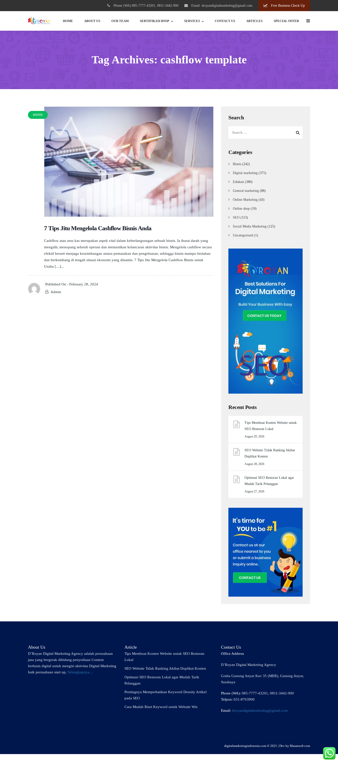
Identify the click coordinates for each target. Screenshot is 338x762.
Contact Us (225, 21)
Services (192, 21)
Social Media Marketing (249, 226)
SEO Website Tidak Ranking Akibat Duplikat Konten (269, 453)
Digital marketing (245, 173)
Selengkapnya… (80, 672)
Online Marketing (245, 200)
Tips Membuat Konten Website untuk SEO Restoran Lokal (270, 426)
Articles (254, 21)
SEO (236, 217)
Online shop (241, 208)
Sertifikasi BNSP (154, 21)
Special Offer (286, 21)
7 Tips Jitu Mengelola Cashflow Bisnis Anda (97, 228)
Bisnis (237, 164)
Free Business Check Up (287, 5)
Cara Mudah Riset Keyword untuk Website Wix (161, 707)
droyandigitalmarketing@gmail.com (260, 710)
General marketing (246, 191)
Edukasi (238, 182)
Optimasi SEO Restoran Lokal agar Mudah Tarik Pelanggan (269, 481)
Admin (55, 292)
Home (68, 21)
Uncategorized (243, 235)
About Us (92, 21)
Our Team (120, 21)
